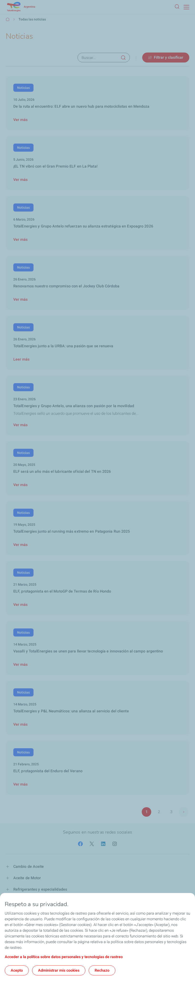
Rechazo (102, 970)
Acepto (17, 970)
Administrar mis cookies (58, 970)
